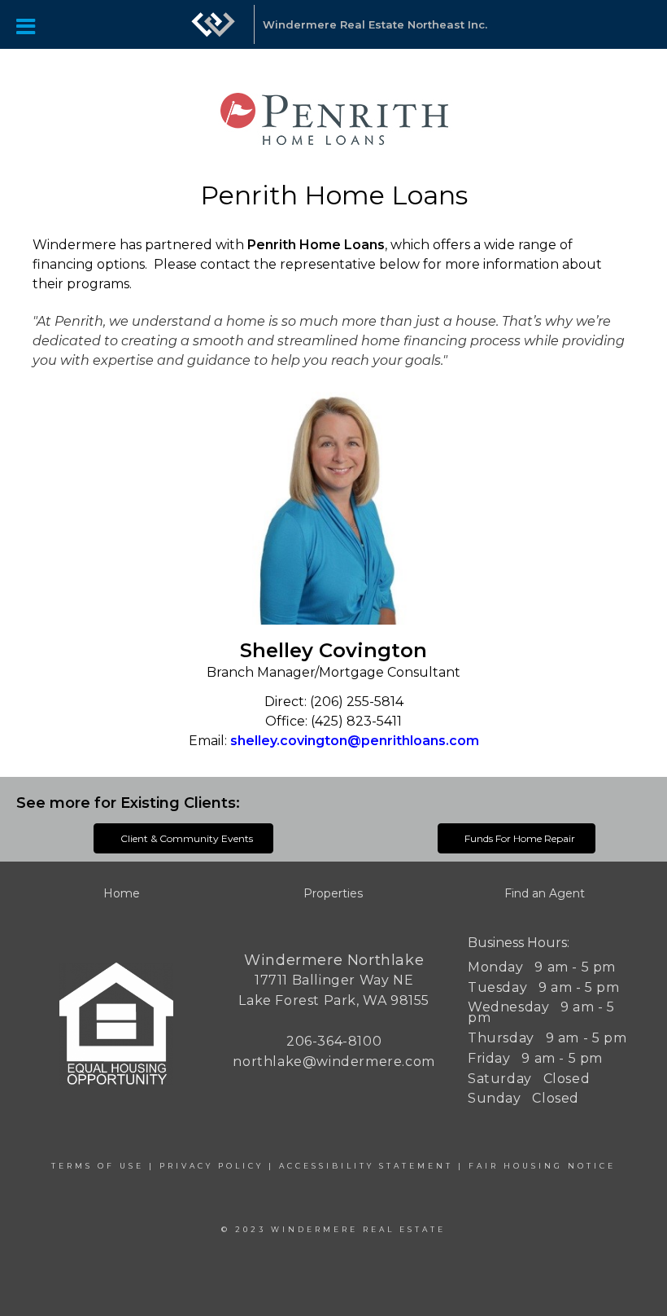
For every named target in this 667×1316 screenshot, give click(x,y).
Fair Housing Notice (542, 1165)
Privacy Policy (211, 1165)
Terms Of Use (97, 1165)
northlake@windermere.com (333, 1061)
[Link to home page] (213, 32)
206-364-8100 (333, 1041)
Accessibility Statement (366, 1165)
